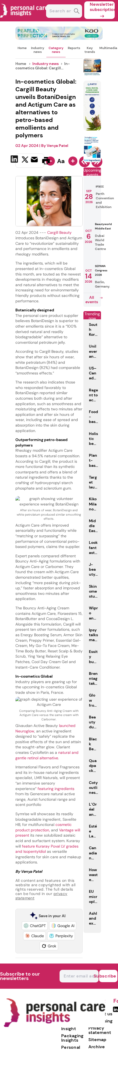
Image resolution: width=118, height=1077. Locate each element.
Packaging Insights (72, 1038)
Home (22, 48)
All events (91, 299)
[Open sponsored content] (59, 38)
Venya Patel (57, 145)
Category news (56, 50)
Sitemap (97, 1039)
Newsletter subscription (102, 7)
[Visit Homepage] (24, 19)
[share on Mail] (35, 160)
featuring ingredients (55, 788)
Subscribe (107, 976)
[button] (35, 925)
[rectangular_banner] (92, 160)
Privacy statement (99, 1030)
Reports (74, 48)
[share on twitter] (25, 160)
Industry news (37, 50)
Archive (96, 1046)
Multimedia (108, 48)
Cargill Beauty (59, 232)
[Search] (77, 12)
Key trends (90, 50)
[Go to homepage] (54, 1025)
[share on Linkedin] (15, 160)
